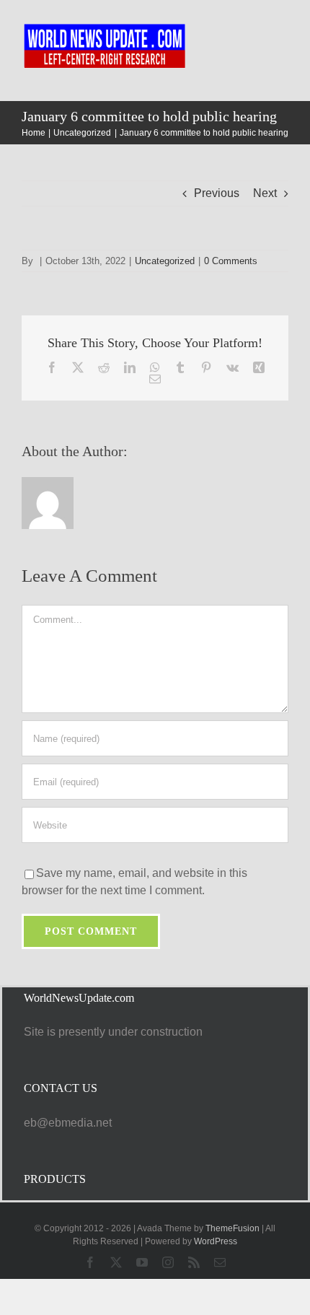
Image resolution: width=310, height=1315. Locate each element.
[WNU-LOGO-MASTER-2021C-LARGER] (105, 25)
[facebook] (90, 1262)
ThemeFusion (232, 1228)
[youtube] (142, 1262)
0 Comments (230, 260)
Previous (216, 193)
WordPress (215, 1241)
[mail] (220, 1262)
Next (265, 193)
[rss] (194, 1262)
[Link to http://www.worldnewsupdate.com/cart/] (261, 50)
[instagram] (168, 1262)
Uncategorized (165, 260)
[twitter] (116, 1262)
